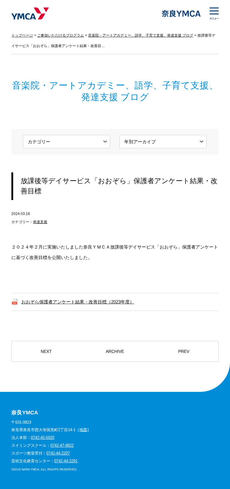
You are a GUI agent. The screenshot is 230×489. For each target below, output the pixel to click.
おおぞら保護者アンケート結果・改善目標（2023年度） (77, 301)
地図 (83, 430)
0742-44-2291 (66, 461)
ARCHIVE (115, 351)
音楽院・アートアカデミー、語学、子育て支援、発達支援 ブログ (140, 35)
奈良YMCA (30, 13)
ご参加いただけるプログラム (60, 35)
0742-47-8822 (62, 445)
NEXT (46, 351)
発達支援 (40, 222)
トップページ (22, 35)
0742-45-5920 (42, 437)
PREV (183, 351)
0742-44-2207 (58, 453)
